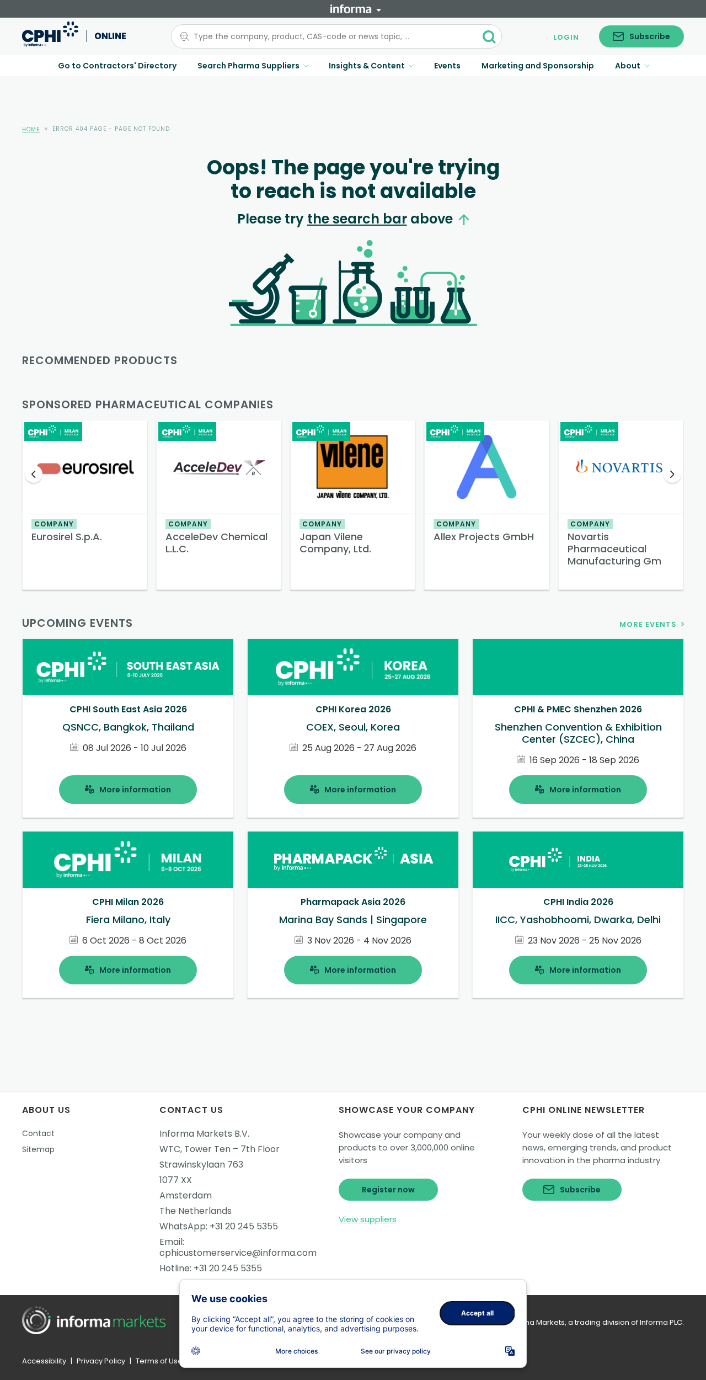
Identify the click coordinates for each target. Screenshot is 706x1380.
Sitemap (38, 1149)
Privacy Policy (101, 1361)
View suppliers (368, 1219)
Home (31, 129)
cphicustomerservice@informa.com (238, 1252)
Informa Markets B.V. (204, 1133)
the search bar (357, 219)
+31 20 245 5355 (244, 1226)
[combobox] (330, 36)
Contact (38, 1133)
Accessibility (44, 1361)
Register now (388, 1189)
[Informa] (355, 8)
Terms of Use (159, 1361)
